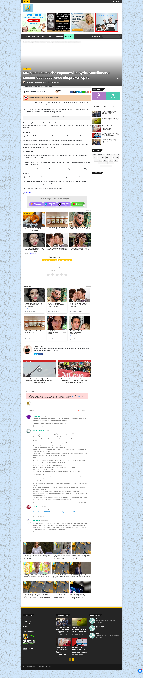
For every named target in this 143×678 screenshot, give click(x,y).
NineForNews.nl (33, 253)
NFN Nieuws (26, 36)
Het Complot (31, 42)
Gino (97, 618)
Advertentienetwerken (29, 631)
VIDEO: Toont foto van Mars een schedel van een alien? (60, 576)
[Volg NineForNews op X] (64, 204)
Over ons (25, 618)
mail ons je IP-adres (76, 396)
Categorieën (35, 36)
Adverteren (26, 626)
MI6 (50, 260)
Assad (45, 260)
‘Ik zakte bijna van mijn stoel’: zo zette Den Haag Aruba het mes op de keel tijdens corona (111, 112)
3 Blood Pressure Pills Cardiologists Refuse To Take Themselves (34, 229)
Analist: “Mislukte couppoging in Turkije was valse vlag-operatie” (81, 557)
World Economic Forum (106, 166)
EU (99, 157)
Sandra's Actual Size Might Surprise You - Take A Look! (80, 249)
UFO (100, 163)
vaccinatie (110, 163)
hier (64, 396)
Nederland (108, 157)
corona (94, 154)
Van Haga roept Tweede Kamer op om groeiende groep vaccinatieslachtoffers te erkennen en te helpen (36, 576)
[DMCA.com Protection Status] (38, 649)
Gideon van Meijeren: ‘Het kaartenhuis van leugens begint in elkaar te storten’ (80, 576)
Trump (115, 160)
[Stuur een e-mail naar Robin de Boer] (35, 355)
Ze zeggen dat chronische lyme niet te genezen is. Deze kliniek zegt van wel (111, 120)
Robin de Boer (29, 82)
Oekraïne (115, 157)
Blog (24, 629)
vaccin (104, 163)
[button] (36, 204)
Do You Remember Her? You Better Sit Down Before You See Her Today (34, 250)
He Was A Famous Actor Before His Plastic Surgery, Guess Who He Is (80, 229)
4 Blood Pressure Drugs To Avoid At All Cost (57, 228)
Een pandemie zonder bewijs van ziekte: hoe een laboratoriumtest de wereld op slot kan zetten (110, 134)
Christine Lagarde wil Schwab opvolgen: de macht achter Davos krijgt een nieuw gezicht (110, 141)
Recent (106, 106)
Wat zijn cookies (27, 623)
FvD (103, 157)
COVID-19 (116, 154)
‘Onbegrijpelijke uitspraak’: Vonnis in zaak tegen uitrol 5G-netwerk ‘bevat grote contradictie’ (79, 596)
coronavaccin (101, 154)
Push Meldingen (46, 36)
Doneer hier (69, 36)
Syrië (55, 260)
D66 (95, 157)
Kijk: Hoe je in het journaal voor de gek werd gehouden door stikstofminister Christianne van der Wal (37, 557)
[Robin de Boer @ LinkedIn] (38, 355)
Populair (96, 106)
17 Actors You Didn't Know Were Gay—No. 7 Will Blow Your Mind (57, 249)
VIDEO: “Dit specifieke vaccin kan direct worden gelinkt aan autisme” (61, 596)
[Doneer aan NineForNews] (78, 204)
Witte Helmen (66, 260)
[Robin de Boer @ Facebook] (41, 355)
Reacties (115, 106)
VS (59, 260)
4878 (97, 633)
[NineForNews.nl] (27, 7)
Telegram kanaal (58, 36)
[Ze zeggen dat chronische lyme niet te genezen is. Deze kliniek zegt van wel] (96, 121)
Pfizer (95, 160)
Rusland (105, 160)
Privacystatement (27, 621)
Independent (27, 193)
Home (25, 42)
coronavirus (109, 154)
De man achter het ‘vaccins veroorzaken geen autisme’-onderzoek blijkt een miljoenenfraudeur (108, 127)
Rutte (111, 160)
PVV (100, 160)
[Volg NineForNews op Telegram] (50, 204)
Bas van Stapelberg (101, 626)
